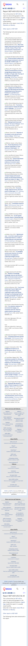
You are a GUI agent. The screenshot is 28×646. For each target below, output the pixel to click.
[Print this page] (14, 8)
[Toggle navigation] (17, 4)
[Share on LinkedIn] (11, 8)
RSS (21, 23)
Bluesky (13, 25)
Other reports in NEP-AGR (10, 29)
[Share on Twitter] (6, 8)
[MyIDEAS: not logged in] (24, 8)
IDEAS (5, 491)
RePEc (11, 491)
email (18, 23)
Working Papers (9, 258)
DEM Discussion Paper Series (16, 205)
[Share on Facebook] (8, 8)
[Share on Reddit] (9, 8)
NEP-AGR (18, 14)
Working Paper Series (10, 163)
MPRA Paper (14, 77)
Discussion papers (9, 219)
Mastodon (6, 25)
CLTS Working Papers (15, 94)
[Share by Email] (13, 8)
